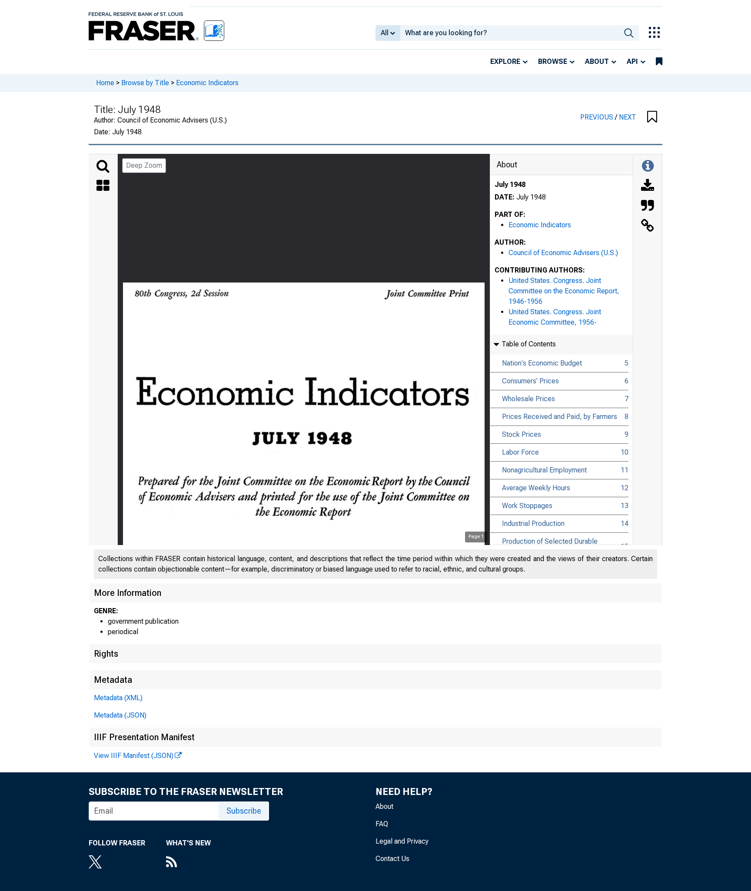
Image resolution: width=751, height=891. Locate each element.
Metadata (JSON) (120, 715)
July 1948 (510, 184)
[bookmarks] (659, 62)
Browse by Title (145, 83)
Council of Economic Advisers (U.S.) (563, 253)
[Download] (647, 186)
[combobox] (509, 33)
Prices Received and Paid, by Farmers (559, 416)
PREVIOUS (597, 117)
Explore (505, 61)
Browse (552, 61)
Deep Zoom (144, 165)
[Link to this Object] (647, 226)
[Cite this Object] (647, 206)
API (632, 61)
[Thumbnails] (103, 186)
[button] (652, 117)
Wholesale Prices (528, 399)
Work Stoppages (527, 506)
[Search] (103, 166)
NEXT (627, 117)
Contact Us (392, 858)
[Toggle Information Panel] (647, 166)
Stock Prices (521, 434)
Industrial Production (533, 523)
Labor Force (520, 452)
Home (105, 83)
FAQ (382, 824)
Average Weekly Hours (536, 488)
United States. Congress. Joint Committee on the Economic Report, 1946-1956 (563, 291)
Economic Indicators (207, 83)
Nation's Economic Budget (542, 363)
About (597, 61)
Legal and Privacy (402, 841)
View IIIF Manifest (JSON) (133, 755)
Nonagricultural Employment (544, 470)
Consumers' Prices (530, 381)
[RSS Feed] (188, 862)
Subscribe (243, 810)
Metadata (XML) (118, 698)
